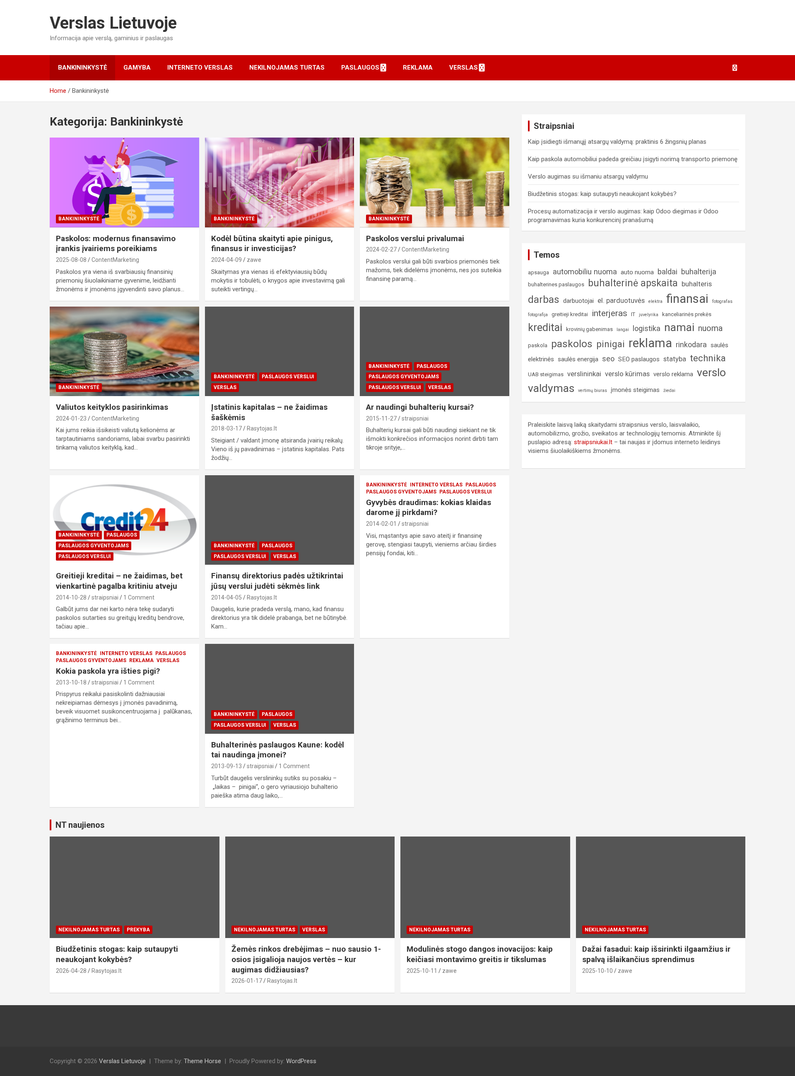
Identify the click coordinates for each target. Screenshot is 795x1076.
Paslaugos (360, 67)
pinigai (610, 344)
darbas (543, 299)
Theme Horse (202, 1061)
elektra (655, 301)
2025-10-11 (422, 970)
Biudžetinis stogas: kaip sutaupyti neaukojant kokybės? (602, 194)
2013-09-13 (226, 766)
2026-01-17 (246, 980)
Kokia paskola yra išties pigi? (108, 671)
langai (623, 329)
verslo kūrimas (627, 374)
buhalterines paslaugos (556, 284)
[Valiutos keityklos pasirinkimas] (124, 351)
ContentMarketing (115, 259)
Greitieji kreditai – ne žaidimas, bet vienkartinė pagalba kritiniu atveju (119, 581)
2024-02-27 (381, 249)
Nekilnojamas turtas (287, 67)
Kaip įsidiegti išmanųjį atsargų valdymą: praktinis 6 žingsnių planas (617, 141)
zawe (254, 259)
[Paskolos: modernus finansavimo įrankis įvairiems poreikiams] (124, 183)
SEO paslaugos (639, 359)
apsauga (538, 272)
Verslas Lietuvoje (113, 23)
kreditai (545, 328)
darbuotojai (578, 301)
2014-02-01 (381, 523)
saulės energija (578, 359)
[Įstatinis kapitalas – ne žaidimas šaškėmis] (280, 351)
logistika (646, 328)
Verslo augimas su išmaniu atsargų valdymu (588, 176)
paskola (537, 345)
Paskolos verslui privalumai (415, 238)
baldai (667, 271)
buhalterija (698, 271)
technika (708, 358)
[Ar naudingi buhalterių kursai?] (434, 351)
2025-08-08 (71, 259)
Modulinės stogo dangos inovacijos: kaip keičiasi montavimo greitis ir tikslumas (480, 954)
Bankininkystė (82, 67)
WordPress (301, 1061)
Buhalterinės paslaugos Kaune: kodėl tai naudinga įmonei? (277, 750)
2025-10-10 (597, 970)
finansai (687, 299)
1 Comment (138, 597)
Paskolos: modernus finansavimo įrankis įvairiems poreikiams (116, 244)
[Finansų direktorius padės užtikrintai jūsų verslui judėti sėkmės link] (280, 520)
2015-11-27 (381, 418)
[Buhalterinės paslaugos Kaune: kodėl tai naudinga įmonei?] (280, 689)
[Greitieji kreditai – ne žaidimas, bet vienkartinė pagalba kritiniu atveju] (124, 520)
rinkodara (691, 344)
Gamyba (137, 67)
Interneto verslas (200, 67)
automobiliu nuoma (585, 271)
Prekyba (138, 930)
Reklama (418, 67)
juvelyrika (648, 314)
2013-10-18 (71, 682)
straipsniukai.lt (593, 442)
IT (633, 314)
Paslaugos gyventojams (404, 377)
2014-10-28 (71, 597)
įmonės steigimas (635, 390)
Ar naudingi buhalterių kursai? (420, 407)
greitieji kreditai (570, 314)
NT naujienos (80, 825)
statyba (674, 359)
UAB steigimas (546, 374)
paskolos (572, 344)
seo (608, 358)
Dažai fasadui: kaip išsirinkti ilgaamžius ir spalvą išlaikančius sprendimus (656, 954)
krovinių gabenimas (589, 329)
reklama (650, 343)
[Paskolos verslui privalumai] (434, 183)
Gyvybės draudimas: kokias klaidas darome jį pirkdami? (428, 507)
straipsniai (415, 418)
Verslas (463, 67)
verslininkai (584, 374)
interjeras (609, 313)
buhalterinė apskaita (633, 283)
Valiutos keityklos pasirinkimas (112, 407)
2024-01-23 (71, 418)
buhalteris (697, 284)
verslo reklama (673, 374)
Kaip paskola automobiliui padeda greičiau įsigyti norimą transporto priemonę (632, 159)
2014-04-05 (226, 597)
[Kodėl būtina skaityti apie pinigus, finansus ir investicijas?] (280, 183)
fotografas (722, 301)
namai (679, 327)
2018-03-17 (226, 428)
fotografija (538, 314)
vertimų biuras (592, 390)
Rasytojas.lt (262, 428)
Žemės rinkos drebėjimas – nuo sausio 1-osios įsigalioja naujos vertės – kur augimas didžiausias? (306, 959)
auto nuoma (637, 272)
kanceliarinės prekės (686, 314)
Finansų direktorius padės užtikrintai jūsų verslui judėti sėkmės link (277, 581)
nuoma (710, 328)
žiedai (669, 390)
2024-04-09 (226, 259)
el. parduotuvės (621, 301)
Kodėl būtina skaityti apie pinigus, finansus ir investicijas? (272, 244)
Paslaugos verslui (288, 377)
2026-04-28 (71, 970)
